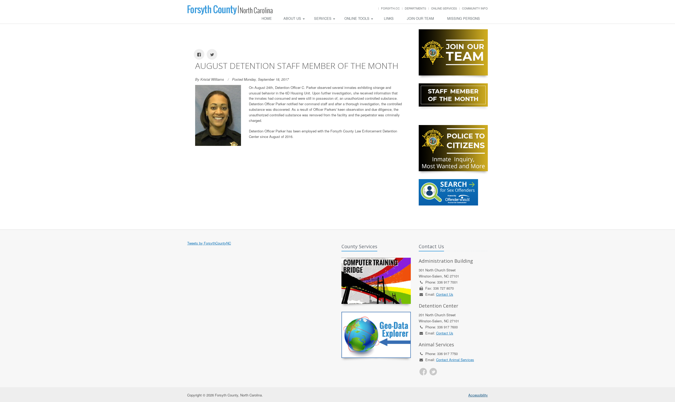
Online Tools (357, 18)
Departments (415, 8)
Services (323, 18)
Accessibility (478, 395)
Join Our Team (420, 18)
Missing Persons (463, 18)
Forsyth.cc (390, 8)
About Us (292, 18)
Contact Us (444, 294)
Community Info (475, 8)
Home (267, 18)
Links (389, 18)
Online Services (444, 8)
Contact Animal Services (455, 359)
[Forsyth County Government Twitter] (433, 371)
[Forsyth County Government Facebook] (423, 371)
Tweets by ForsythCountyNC (209, 243)
